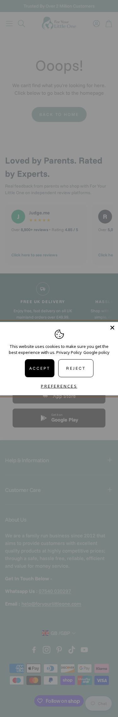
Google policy (96, 352)
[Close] (112, 327)
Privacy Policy (69, 352)
